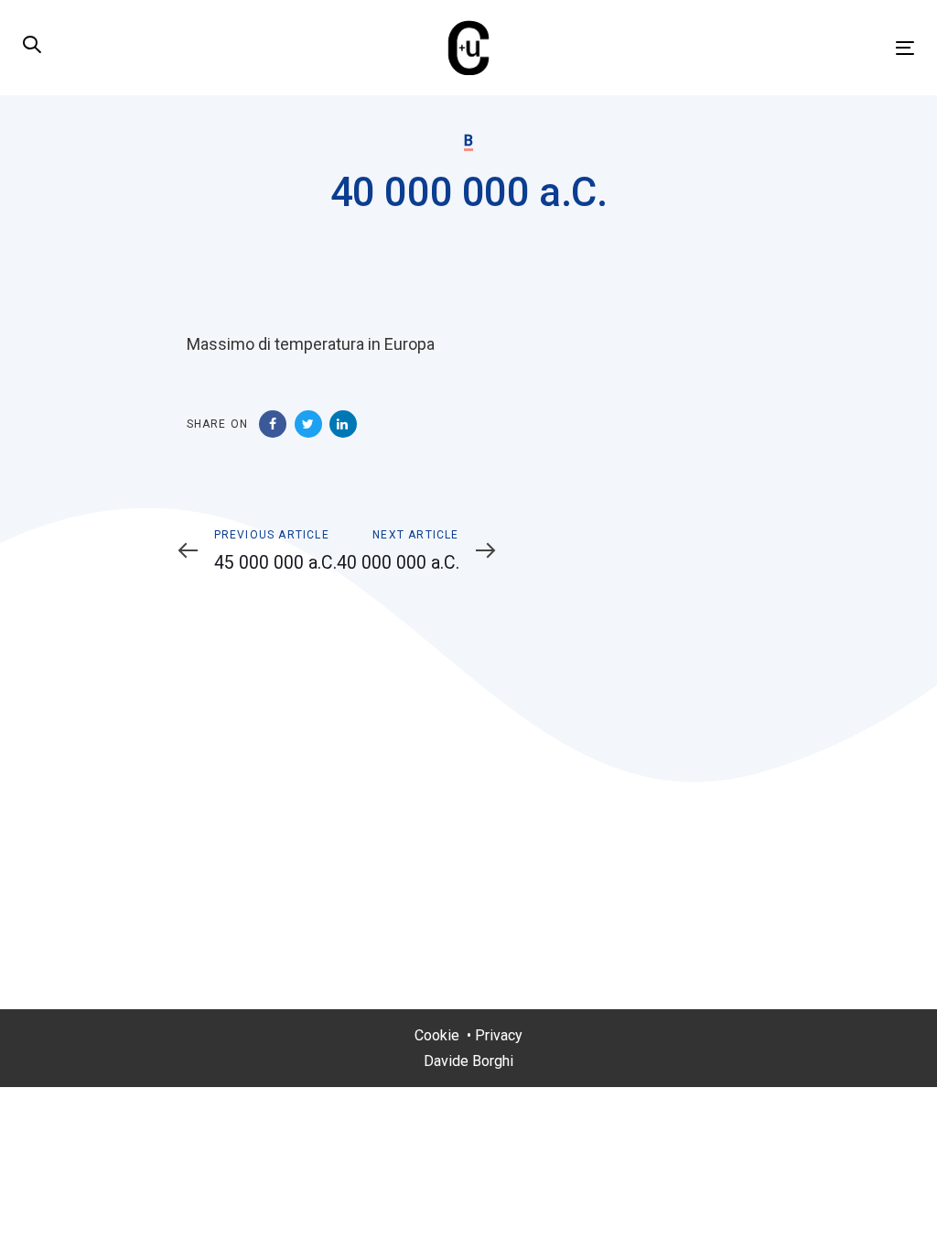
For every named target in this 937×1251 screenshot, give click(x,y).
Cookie (437, 1035)
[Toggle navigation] (765, 48)
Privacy (498, 1035)
